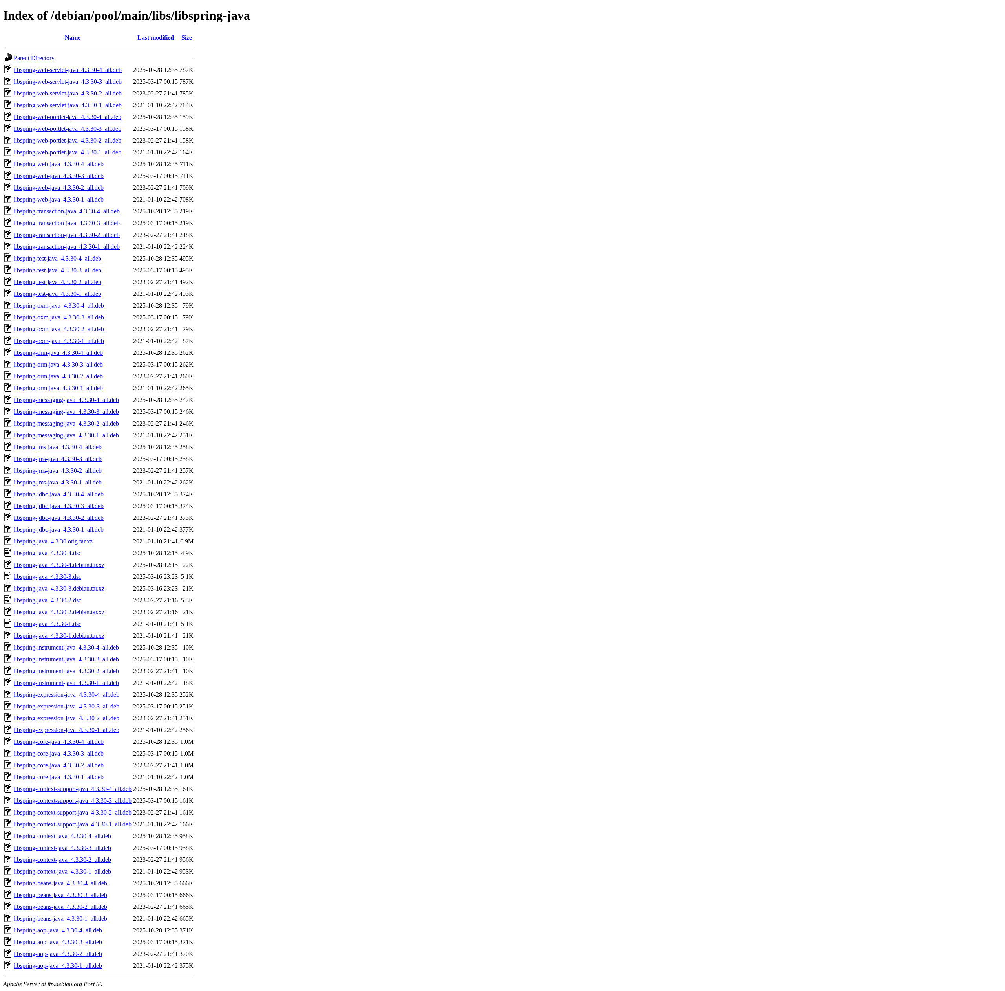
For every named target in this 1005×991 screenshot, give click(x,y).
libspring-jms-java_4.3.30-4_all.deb (58, 447)
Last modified (155, 37)
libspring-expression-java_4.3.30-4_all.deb (66, 694)
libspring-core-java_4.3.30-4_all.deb (59, 741)
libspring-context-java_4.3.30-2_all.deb (62, 859)
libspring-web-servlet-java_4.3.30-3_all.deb (68, 81)
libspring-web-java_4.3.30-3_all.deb (59, 176)
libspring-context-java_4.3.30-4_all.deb (62, 836)
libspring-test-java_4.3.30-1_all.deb (57, 293)
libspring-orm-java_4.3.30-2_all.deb (58, 376)
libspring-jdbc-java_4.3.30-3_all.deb (59, 506)
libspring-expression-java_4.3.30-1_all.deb (66, 730)
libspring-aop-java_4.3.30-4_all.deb (58, 930)
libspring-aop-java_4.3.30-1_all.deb (58, 965)
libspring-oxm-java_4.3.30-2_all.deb (59, 329)
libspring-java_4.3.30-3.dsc (47, 576)
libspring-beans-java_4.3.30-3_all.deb (60, 895)
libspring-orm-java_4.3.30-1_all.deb (58, 388)
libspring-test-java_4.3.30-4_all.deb (57, 258)
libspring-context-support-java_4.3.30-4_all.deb (73, 788)
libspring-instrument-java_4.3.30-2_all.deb (66, 671)
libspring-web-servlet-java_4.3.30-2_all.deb (68, 93)
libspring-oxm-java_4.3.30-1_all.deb (59, 341)
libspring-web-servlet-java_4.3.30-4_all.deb (68, 69)
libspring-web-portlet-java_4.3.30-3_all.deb (67, 128)
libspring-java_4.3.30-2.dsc (47, 600)
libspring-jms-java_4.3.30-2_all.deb (58, 470)
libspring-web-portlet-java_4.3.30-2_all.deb (67, 140)
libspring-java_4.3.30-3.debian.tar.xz (59, 588)
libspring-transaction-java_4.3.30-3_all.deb (67, 223)
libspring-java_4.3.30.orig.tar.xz (53, 541)
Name (72, 37)
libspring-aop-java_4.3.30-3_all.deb (58, 942)
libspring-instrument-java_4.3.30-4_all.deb (66, 647)
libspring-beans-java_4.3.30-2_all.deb (60, 906)
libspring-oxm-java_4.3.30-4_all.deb (59, 305)
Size (186, 37)
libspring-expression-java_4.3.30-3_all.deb (66, 706)
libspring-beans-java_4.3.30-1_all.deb (60, 918)
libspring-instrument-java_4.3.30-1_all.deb (66, 682)
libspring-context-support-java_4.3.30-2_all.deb (73, 812)
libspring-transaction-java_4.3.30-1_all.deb (67, 246)
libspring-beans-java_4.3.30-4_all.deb (60, 883)
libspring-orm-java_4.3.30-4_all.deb (58, 352)
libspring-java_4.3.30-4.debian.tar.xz (59, 565)
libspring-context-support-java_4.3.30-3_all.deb (73, 800)
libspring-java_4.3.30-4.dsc (47, 553)
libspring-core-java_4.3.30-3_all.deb (59, 753)
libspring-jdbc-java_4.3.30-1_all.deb (59, 529)
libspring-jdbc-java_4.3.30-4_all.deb (59, 494)
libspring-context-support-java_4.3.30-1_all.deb (73, 824)
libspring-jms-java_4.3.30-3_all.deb (58, 458)
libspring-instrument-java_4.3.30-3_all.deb (66, 659)
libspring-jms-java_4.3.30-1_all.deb (58, 482)
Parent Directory (34, 58)
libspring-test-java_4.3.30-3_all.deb (57, 270)
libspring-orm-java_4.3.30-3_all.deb (58, 364)
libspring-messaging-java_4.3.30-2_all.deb (66, 423)
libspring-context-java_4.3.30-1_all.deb (62, 871)
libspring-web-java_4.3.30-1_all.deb (59, 199)
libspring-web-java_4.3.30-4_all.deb (59, 164)
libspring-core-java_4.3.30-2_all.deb (59, 765)
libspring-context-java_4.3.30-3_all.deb (62, 847)
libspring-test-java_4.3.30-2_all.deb (57, 282)
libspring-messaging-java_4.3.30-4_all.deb (66, 399)
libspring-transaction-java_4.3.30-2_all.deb (67, 234)
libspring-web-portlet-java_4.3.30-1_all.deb (67, 152)
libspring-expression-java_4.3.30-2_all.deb (66, 718)
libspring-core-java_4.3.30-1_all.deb (59, 777)
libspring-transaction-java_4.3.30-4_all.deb (67, 211)
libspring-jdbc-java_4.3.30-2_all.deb (59, 517)
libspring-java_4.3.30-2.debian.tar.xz (59, 612)
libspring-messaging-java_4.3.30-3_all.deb (66, 411)
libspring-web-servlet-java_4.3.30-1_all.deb (68, 105)
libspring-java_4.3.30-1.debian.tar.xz (59, 635)
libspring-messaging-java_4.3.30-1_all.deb (66, 435)
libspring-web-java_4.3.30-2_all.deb (59, 187)
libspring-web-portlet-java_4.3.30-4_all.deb (67, 117)
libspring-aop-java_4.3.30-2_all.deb (58, 954)
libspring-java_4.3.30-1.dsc (47, 623)
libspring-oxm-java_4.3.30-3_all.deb (59, 317)
